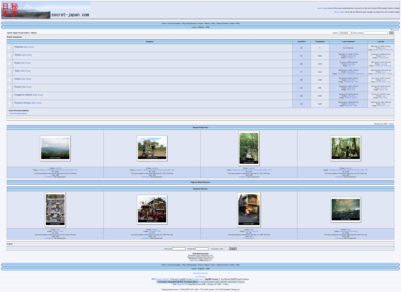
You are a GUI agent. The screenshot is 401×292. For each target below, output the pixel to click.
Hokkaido (19, 47)
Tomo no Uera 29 (251, 231)
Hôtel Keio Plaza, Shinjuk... (383, 73)
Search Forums (223, 23)
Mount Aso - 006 (351, 105)
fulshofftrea (351, 64)
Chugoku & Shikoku (23, 95)
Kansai (18, 87)
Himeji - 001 (351, 89)
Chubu (18, 79)
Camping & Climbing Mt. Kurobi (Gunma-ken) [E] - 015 (58, 170)
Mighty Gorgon (194, 260)
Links (213, 23)
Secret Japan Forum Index (18, 33)
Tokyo (17, 71)
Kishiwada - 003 (155, 231)
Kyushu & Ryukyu (23, 103)
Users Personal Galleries (19, 110)
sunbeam (383, 88)
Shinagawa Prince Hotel (348, 231)
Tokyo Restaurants (189, 23)
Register (201, 27)
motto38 (384, 64)
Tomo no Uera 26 (351, 97)
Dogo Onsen (383, 97)
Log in (194, 27)
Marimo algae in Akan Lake (383, 49)
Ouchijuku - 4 (351, 57)
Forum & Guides (174, 23)
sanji (383, 48)
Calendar (396, 30)
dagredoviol (351, 56)
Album (207, 23)
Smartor (210, 255)
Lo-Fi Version (200, 277)
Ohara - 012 (383, 89)
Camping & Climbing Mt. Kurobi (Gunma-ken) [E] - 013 (251, 170)
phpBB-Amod (198, 279)
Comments (49, 177)
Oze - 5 (351, 65)
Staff (207, 27)
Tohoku (18, 55)
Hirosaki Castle (383, 57)
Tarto (383, 104)
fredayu (155, 229)
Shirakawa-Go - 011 (383, 81)
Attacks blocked (160, 279)
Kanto (17, 63)
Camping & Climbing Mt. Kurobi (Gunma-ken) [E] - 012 (348, 170)
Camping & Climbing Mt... (383, 65)
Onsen (200, 23)
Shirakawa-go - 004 (351, 81)
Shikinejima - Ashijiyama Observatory (351, 73)
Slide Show (29, 47)
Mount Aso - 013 (383, 105)
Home (164, 23)
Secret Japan (322, 8)
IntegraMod (181, 284)
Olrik (251, 229)
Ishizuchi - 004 (58, 231)
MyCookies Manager (200, 273)
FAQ (238, 23)
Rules (232, 23)
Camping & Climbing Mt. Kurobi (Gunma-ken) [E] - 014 (154, 170)
